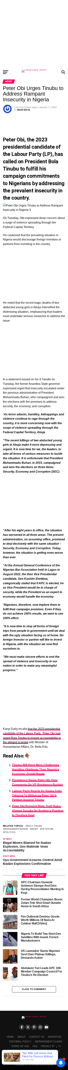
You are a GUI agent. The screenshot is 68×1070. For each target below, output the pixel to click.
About (21, 1036)
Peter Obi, (14, 140)
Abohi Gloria (23, 110)
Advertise (54, 1036)
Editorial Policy (20, 1041)
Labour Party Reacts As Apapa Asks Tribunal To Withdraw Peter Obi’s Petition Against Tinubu (37, 795)
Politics (9, 832)
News (34, 829)
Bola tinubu (34, 826)
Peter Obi (47, 829)
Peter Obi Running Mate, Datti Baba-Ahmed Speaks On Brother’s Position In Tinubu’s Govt (37, 811)
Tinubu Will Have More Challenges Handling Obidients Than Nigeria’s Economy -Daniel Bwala (35, 769)
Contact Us (36, 1036)
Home (10, 1036)
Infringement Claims (48, 1041)
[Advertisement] (34, 34)
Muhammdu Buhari (16, 829)
